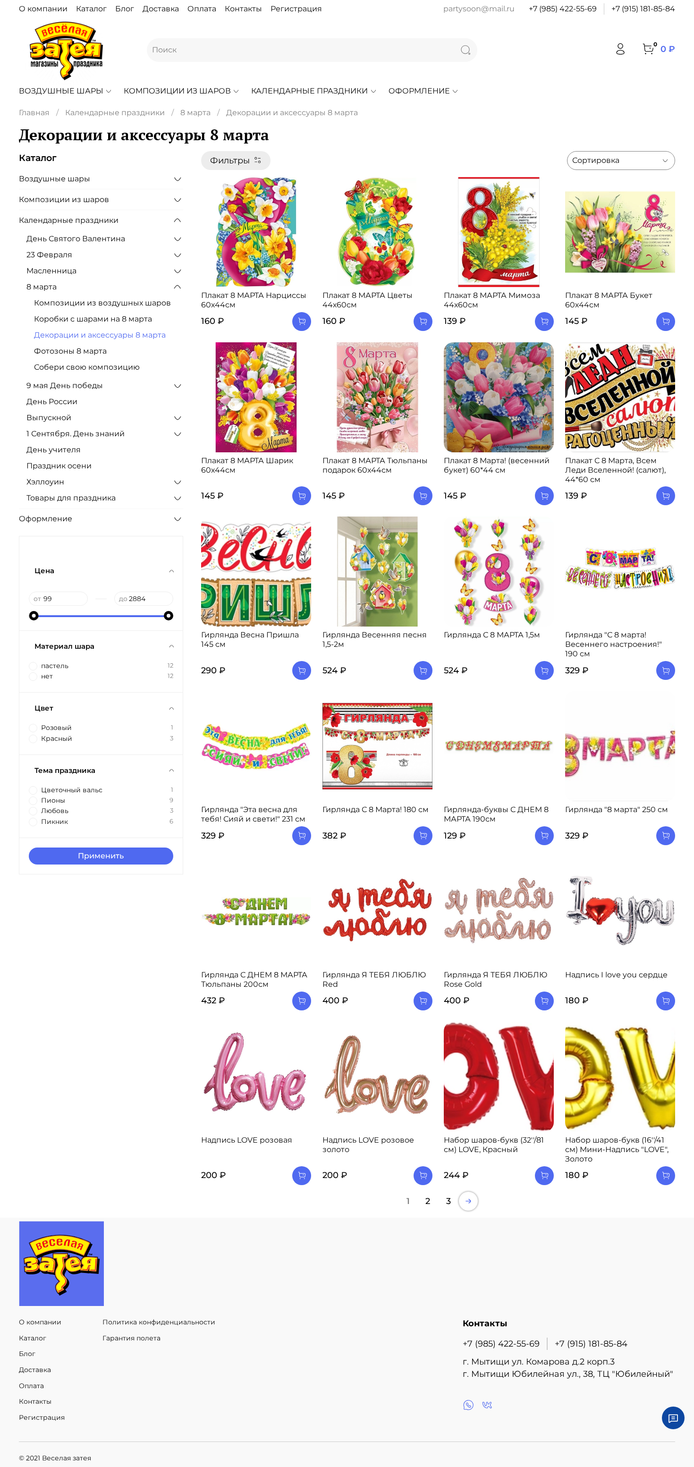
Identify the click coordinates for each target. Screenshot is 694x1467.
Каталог (91, 8)
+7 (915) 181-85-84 (643, 8)
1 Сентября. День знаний (75, 433)
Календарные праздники (309, 90)
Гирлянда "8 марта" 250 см (616, 809)
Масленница (51, 270)
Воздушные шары (61, 90)
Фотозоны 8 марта (70, 351)
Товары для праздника (71, 497)
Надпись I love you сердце (616, 974)
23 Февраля (49, 254)
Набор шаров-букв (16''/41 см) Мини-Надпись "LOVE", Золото (617, 1149)
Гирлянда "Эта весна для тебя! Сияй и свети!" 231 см (253, 814)
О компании (43, 8)
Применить (101, 855)
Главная (34, 112)
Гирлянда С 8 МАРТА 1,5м (492, 634)
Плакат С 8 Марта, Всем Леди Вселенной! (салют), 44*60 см (615, 470)
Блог (124, 8)
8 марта (195, 112)
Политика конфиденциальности (158, 1322)
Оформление (419, 90)
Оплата (201, 8)
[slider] (33, 616)
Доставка (161, 8)
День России (51, 401)
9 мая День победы (64, 385)
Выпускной (48, 417)
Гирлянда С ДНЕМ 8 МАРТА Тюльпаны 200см (254, 979)
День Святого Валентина (75, 238)
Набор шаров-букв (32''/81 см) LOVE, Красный (494, 1145)
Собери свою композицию (87, 367)
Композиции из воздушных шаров (102, 302)
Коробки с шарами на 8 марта (93, 318)
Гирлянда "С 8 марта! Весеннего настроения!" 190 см (613, 644)
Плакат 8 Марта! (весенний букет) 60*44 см (497, 465)
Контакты (243, 8)
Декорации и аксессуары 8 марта (100, 335)
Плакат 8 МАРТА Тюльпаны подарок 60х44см (375, 465)
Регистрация (296, 8)
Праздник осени (59, 465)
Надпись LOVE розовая (246, 1140)
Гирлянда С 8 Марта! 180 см (375, 809)
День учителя (53, 449)
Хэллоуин (45, 481)
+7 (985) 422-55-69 (563, 8)
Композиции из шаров (177, 90)
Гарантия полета (131, 1338)
